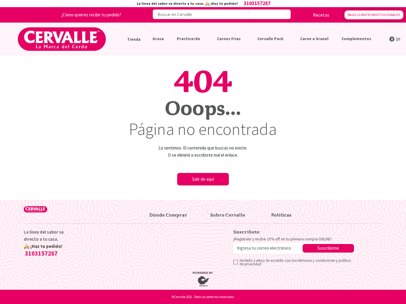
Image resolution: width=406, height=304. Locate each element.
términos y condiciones (316, 260)
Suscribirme (328, 248)
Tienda (134, 39)
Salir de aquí (203, 179)
